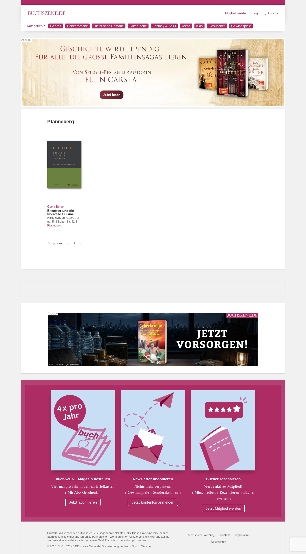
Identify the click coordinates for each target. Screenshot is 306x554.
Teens (186, 26)
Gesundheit (217, 26)
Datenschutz (218, 542)
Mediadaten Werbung (201, 535)
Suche (273, 13)
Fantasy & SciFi (164, 26)
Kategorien (35, 26)
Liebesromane (77, 26)
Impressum (242, 535)
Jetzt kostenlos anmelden (152, 502)
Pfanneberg (54, 225)
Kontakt (225, 535)
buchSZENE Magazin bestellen (83, 479)
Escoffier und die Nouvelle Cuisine (60, 212)
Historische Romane (109, 26)
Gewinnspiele (241, 26)
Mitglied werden (236, 13)
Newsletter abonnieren (153, 479)
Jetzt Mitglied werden (223, 508)
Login (256, 13)
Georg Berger (56, 206)
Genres (55, 26)
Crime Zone (138, 26)
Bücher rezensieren (223, 479)
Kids (199, 26)
